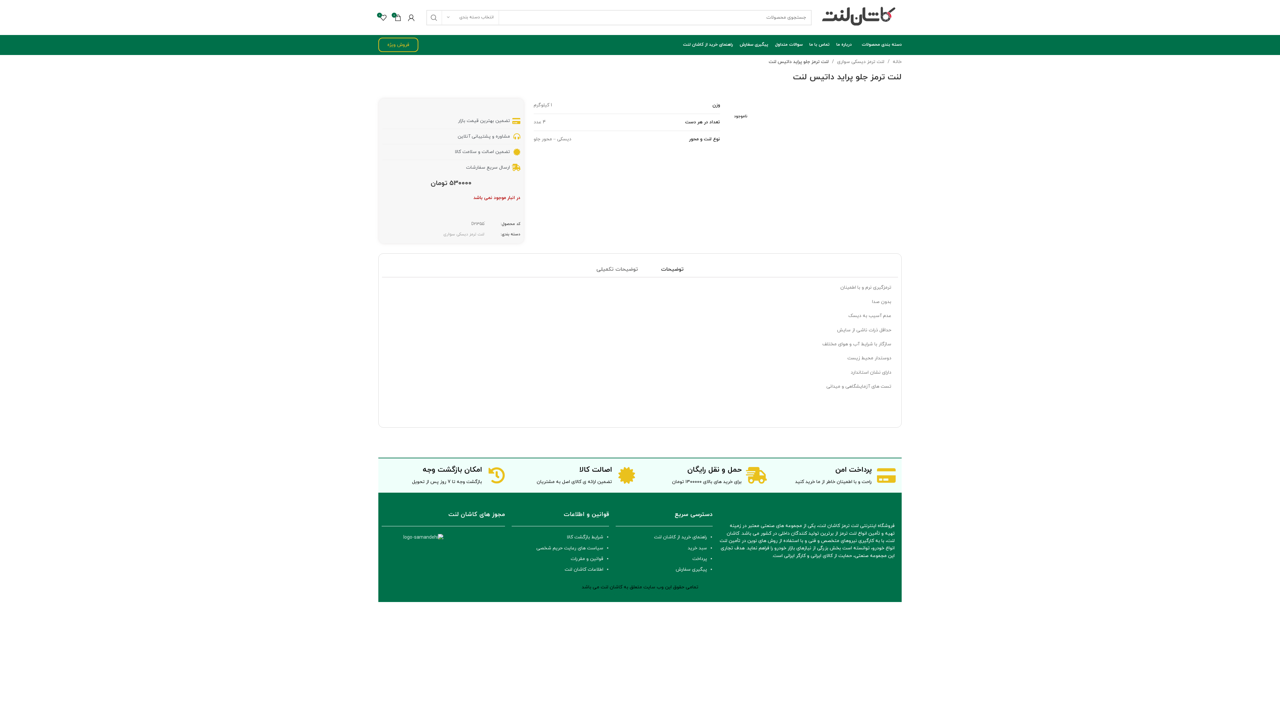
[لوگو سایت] (860, 17)
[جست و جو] (434, 17)
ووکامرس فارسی (615, 594)
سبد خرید (697, 548)
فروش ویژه (398, 45)
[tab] (672, 270)
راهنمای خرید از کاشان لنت (680, 537)
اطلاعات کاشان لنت (584, 569)
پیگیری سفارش (691, 569)
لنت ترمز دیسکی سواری (860, 62)
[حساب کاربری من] (411, 17)
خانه (896, 62)
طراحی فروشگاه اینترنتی (657, 594)
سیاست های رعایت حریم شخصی (569, 548)
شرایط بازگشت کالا (585, 537)
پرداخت (699, 559)
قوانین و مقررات (587, 559)
